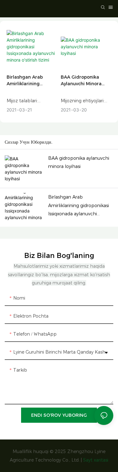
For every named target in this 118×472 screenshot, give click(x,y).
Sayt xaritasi (95, 460)
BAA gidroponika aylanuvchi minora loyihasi (81, 80)
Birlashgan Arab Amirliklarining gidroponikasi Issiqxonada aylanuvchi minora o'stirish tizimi (27, 80)
